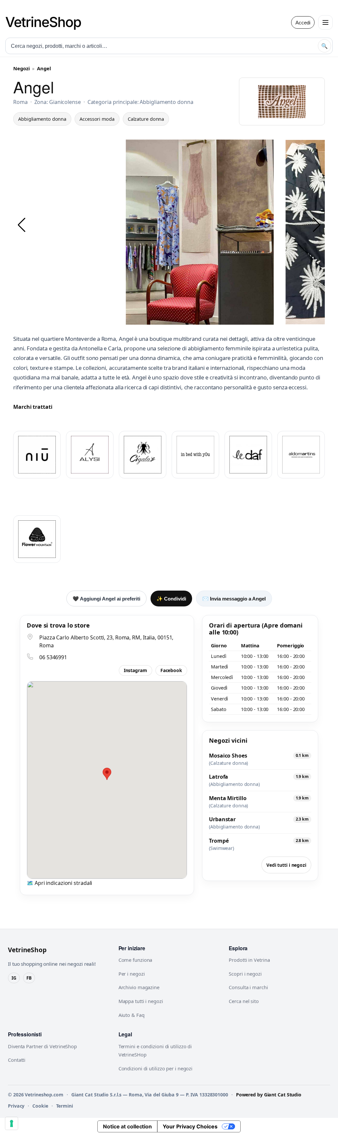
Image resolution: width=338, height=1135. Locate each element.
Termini (64, 1106)
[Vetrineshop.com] (46, 22)
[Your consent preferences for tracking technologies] (11, 1123)
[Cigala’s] (142, 454)
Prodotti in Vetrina (249, 960)
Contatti (16, 1059)
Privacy (16, 1106)
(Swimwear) (221, 848)
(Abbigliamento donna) (234, 784)
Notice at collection (127, 1126)
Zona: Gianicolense (57, 102)
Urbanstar (222, 819)
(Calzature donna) (228, 763)
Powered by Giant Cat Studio (268, 1094)
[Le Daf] (248, 454)
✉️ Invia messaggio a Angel (234, 598)
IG (14, 978)
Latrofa (218, 776)
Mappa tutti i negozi (140, 1001)
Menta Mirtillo (228, 798)
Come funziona (135, 960)
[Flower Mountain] (37, 539)
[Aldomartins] (301, 454)
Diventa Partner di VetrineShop (42, 1046)
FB (29, 978)
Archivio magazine (138, 987)
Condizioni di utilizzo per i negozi (155, 1068)
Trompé (218, 840)
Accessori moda (97, 119)
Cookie (40, 1106)
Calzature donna (146, 119)
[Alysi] (90, 454)
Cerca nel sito (244, 1001)
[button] (21, 225)
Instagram (135, 670)
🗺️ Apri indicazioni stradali (59, 883)
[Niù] (37, 454)
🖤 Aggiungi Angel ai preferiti (106, 598)
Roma (20, 102)
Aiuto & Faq (131, 1015)
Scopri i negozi (245, 973)
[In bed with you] (195, 454)
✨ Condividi (171, 598)
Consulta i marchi (248, 987)
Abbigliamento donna (42, 119)
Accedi (302, 22)
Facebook (171, 670)
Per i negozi (131, 973)
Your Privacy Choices (190, 1126)
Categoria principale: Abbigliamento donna (140, 102)
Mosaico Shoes (228, 755)
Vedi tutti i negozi (286, 865)
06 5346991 (53, 657)
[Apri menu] (325, 22)
